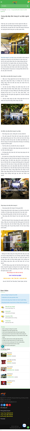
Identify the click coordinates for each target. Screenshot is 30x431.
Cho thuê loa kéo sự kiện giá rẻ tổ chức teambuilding (13, 342)
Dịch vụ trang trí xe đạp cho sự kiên (9, 294)
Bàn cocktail (10, 366)
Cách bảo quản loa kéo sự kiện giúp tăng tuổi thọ (12, 338)
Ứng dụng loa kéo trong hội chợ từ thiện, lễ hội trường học (14, 302)
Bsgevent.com (17, 427)
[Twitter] (4, 405)
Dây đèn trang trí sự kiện (7, 57)
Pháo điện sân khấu (11, 359)
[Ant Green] (15, 3)
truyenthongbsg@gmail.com (10, 401)
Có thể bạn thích (5, 349)
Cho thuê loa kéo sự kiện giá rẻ (8, 345)
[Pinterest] (10, 405)
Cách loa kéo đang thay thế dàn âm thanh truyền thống (14, 299)
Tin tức (3, 327)
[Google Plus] (7, 405)
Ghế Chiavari (10, 373)
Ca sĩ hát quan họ (11, 380)
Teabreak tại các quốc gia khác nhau (10, 297)
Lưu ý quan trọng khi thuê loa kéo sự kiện (10, 343)
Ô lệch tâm (9, 352)
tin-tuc (9, 9)
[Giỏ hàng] (28, 2)
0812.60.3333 (7, 399)
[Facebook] (1, 405)
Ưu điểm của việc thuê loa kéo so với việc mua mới (12, 340)
